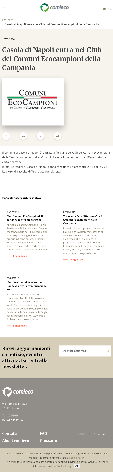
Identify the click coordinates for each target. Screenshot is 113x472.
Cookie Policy (76, 457)
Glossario (48, 440)
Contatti (10, 433)
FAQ (43, 433)
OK (77, 466)
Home (6, 19)
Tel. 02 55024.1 (11, 415)
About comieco (15, 440)
